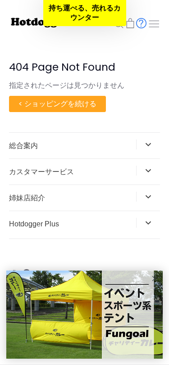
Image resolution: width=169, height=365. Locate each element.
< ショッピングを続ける (57, 104)
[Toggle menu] (154, 23)
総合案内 (23, 145)
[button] (84, 13)
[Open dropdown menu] (148, 144)
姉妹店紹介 (27, 198)
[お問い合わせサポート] (141, 23)
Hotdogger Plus (34, 224)
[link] (84, 315)
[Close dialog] (154, 278)
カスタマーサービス (41, 172)
